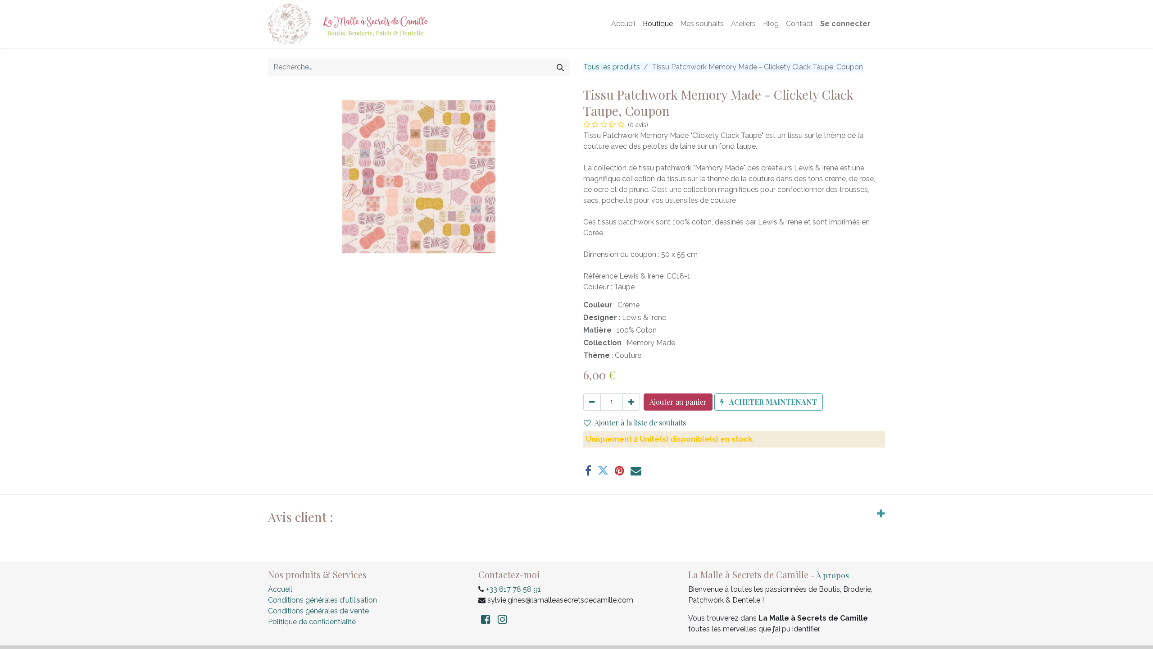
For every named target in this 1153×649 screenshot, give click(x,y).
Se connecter (845, 23)
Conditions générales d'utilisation (322, 600)
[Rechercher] (560, 67)
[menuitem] (623, 24)
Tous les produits (611, 67)
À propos (832, 575)
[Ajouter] (631, 402)
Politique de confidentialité (312, 621)
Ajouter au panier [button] (678, 402)
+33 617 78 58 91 (513, 589)
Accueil (280, 589)
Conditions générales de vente (318, 611)
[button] (768, 402)
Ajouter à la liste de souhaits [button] (640, 422)
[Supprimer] (592, 402)
